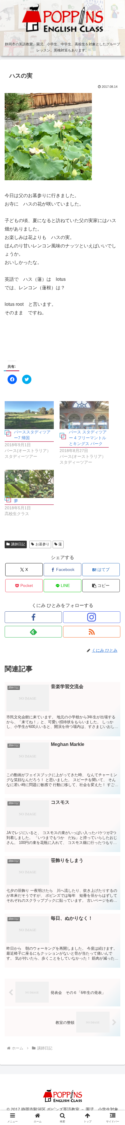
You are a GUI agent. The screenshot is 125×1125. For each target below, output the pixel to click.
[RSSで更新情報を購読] (91, 632)
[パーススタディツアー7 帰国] (29, 415)
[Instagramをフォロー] (91, 617)
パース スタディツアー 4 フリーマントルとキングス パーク (88, 438)
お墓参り (42, 544)
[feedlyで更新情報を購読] (33, 632)
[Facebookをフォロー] (33, 617)
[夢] (29, 484)
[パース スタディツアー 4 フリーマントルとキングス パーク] (84, 415)
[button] (101, 585)
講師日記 (18, 544)
